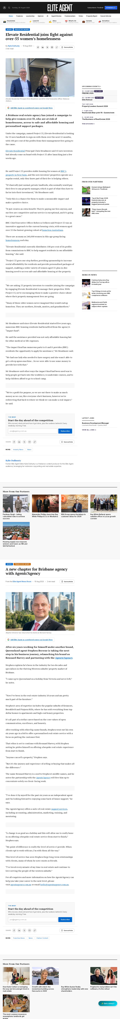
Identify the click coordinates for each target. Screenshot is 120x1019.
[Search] (9, 8)
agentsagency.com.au (20, 884)
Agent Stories (56, 16)
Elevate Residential (15, 150)
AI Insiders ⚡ (111, 8)
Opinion (40, 16)
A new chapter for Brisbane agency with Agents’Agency (36, 571)
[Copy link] (57, 47)
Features (19, 16)
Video (81, 16)
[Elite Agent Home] (60, 7)
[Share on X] (47, 47)
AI (47, 16)
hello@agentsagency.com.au (54, 884)
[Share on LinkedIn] (43, 47)
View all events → (88, 124)
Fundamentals (70, 16)
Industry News (22, 29)
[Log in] (4, 7)
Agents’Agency (64, 657)
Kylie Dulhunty (14, 46)
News (11, 16)
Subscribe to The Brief (95, 8)
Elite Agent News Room (22, 581)
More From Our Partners (16, 491)
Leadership (30, 16)
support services (59, 808)
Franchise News (22, 564)
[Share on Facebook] (38, 47)
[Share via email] (52, 47)
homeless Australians (52, 230)
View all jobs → (89, 430)
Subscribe (65, 431)
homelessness (13, 240)
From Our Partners (92, 182)
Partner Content (42, 938)
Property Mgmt (91, 16)
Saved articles (105, 16)
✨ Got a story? (107, 1003)
